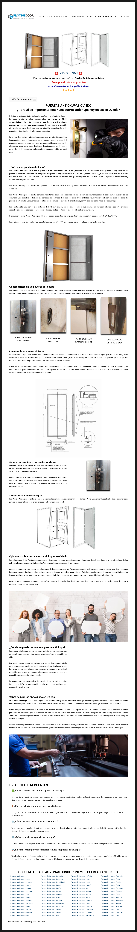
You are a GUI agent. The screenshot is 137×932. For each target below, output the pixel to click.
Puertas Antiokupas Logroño (81, 885)
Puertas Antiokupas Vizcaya (111, 906)
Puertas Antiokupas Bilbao (20, 906)
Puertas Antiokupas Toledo (111, 915)
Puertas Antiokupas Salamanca (82, 915)
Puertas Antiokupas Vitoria (111, 903)
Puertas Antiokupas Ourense (81, 900)
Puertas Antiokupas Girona (50, 897)
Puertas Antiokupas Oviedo (81, 903)
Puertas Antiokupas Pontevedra (82, 912)
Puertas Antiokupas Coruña (51, 888)
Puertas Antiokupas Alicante (20, 885)
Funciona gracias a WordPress (34, 922)
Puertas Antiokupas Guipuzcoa (52, 906)
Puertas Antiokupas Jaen (50, 915)
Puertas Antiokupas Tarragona (112, 888)
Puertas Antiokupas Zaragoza (112, 912)
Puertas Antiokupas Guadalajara (52, 903)
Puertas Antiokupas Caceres (21, 912)
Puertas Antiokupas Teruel (110, 894)
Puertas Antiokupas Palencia (81, 906)
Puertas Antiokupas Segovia (111, 879)
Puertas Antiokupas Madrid (81, 888)
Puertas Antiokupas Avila (19, 894)
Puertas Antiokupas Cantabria (52, 876)
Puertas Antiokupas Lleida (80, 882)
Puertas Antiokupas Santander (112, 876)
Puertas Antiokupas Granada (51, 900)
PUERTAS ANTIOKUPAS (57, 17)
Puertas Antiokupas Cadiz (20, 915)
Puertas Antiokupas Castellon (52, 879)
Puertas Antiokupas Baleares (21, 900)
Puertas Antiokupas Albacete (21, 882)
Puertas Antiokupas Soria (110, 885)
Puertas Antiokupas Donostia (51, 894)
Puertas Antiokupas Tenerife (111, 891)
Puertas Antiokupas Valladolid (112, 900)
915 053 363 (69, 73)
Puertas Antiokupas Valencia (111, 897)
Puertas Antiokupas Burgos (20, 909)
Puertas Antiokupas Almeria (20, 888)
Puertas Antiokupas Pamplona (82, 909)
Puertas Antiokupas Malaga (81, 891)
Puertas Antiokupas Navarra (81, 897)
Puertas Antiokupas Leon (80, 879)
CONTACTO (124, 17)
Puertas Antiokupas (17, 876)
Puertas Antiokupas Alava (20, 879)
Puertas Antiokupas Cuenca (51, 891)
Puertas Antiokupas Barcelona (21, 903)
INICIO (41, 17)
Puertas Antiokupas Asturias (21, 891)
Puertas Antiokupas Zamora (111, 909)
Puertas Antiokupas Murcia (81, 894)
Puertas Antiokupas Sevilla (111, 882)
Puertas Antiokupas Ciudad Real (53, 882)
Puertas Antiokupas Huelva (51, 909)
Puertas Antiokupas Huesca (51, 912)
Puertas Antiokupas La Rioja (81, 876)
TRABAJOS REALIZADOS (81, 17)
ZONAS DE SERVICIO (104, 17)
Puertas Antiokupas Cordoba (51, 885)
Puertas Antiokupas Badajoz (20, 897)
